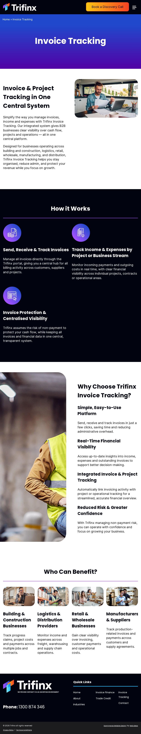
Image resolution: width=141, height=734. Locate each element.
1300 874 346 (32, 707)
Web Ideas (134, 726)
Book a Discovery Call (107, 7)
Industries (79, 704)
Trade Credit (103, 698)
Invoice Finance (105, 692)
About (76, 698)
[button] (135, 5)
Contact (123, 703)
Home (6, 19)
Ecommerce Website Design (115, 726)
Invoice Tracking (22, 19)
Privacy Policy (8, 730)
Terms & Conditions (24, 730)
